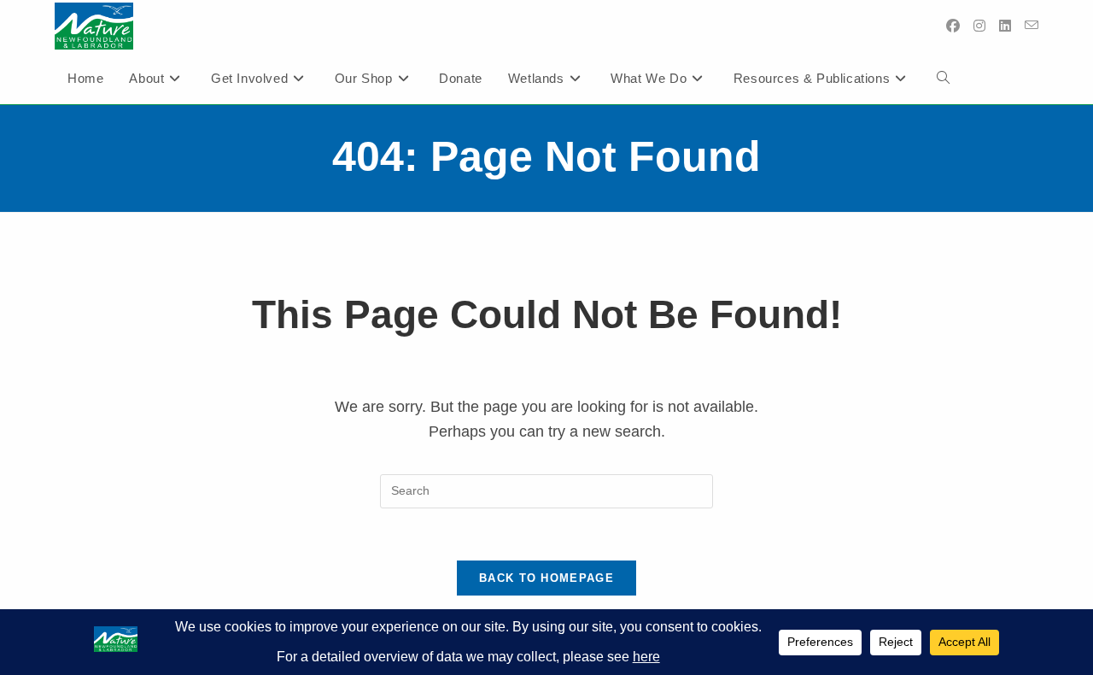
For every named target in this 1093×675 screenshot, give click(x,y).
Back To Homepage (546, 578)
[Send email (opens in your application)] (1031, 25)
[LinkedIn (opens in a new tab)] (1005, 26)
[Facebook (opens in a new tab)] (953, 26)
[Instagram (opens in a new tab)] (979, 26)
